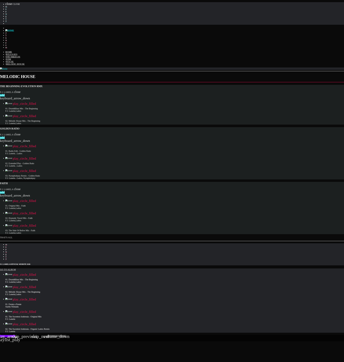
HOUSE (10, 61)
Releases (11, 54)
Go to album (8, 269)
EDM (8, 59)
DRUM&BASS (13, 57)
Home (8, 52)
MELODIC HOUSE (15, 64)
